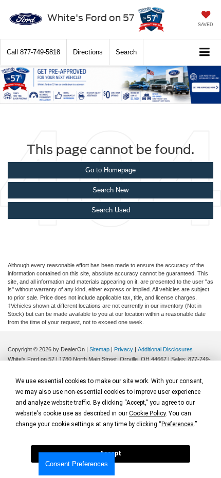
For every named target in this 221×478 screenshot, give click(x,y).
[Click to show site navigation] (205, 52)
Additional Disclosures (165, 349)
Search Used (110, 210)
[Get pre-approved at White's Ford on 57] (110, 85)
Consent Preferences (76, 464)
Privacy (123, 349)
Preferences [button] (177, 424)
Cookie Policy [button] (147, 413)
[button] (33, 52)
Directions (88, 52)
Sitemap (99, 349)
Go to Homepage (110, 170)
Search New (110, 190)
